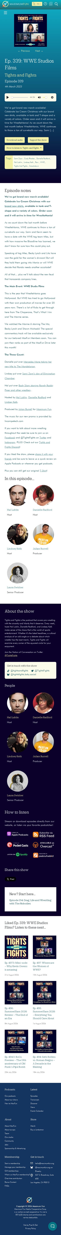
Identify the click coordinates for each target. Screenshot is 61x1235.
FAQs (7, 1186)
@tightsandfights (19, 671)
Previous (24, 51)
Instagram (10, 442)
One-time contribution (13, 1178)
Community (9, 1141)
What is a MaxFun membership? (17, 1175)
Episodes (34, 1096)
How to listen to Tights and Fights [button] (23, 148)
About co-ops (10, 1130)
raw (37, 162)
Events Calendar (36, 1111)
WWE (42, 162)
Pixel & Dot (33, 1225)
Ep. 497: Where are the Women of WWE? (43, 966)
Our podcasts (10, 1096)
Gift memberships (12, 1171)
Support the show (38, 140)
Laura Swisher (15, 587)
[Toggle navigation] (5, 12)
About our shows (11, 1100)
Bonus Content (10, 1182)
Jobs (6, 1145)
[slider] (19, 97)
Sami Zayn (18, 159)
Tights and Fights (20, 75)
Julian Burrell (25, 409)
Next (39, 51)
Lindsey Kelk (29, 162)
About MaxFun (10, 1126)
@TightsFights (11, 655)
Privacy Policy (30, 1229)
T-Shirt (43, 471)
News (32, 1107)
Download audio (15, 140)
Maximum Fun (43, 409)
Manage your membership (15, 1167)
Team (7, 1134)
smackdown (34, 166)
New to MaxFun (11, 1104)
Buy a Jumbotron (37, 1130)
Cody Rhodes (29, 159)
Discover (33, 1104)
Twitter (43, 438)
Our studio (9, 1137)
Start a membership (12, 1163)
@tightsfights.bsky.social (23, 674)
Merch (32, 1126)
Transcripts (34, 1100)
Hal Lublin (18, 162)
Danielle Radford (43, 159)
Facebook (10, 438)
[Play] (7, 97)
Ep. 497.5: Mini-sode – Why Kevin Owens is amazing (16, 966)
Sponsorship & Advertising (15, 1148)
